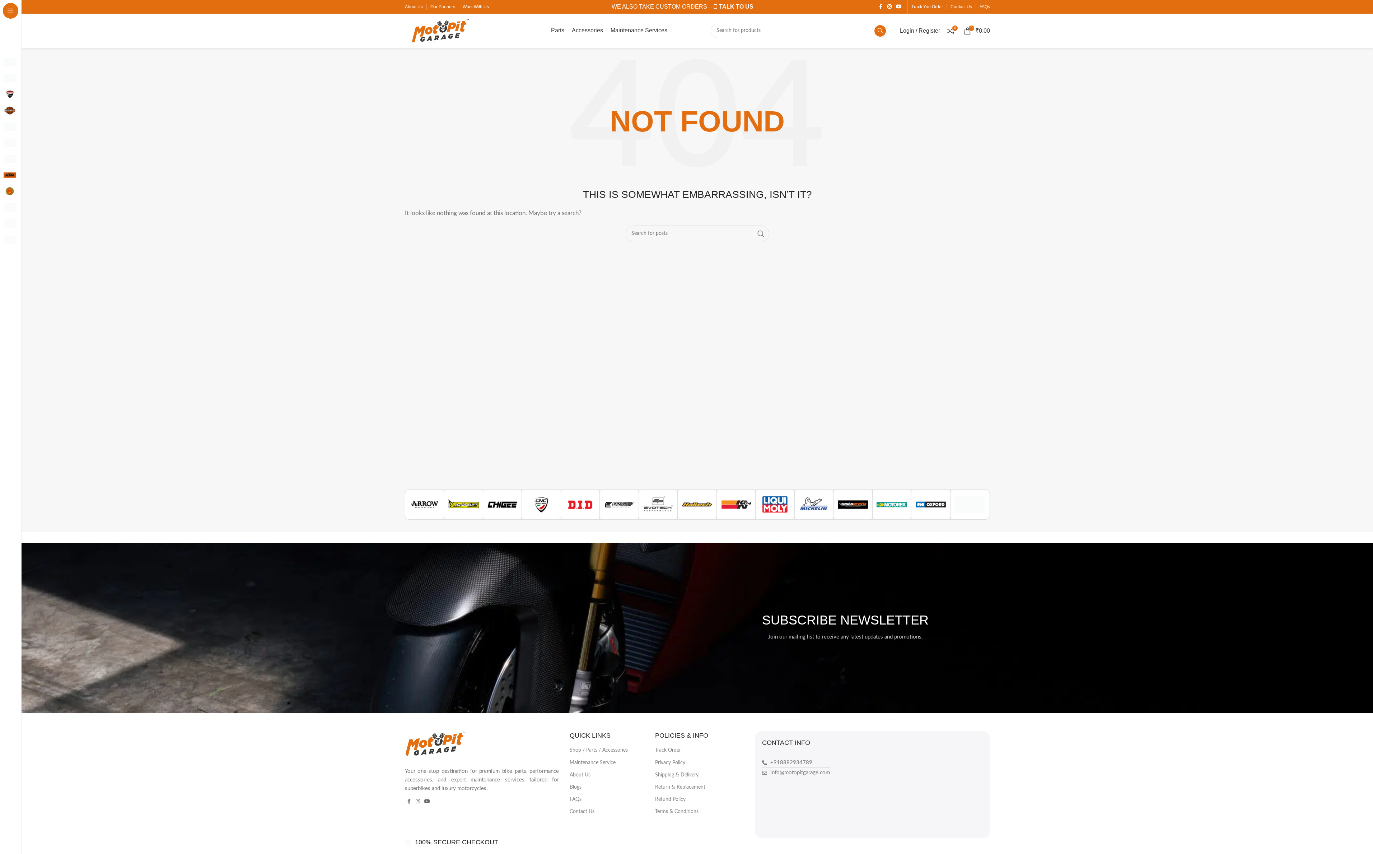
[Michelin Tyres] (814, 504)
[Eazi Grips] (619, 504)
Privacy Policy (670, 762)
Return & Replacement (680, 787)
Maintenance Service (593, 762)
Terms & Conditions (677, 811)
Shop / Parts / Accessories (599, 750)
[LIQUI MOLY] (775, 504)
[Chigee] (502, 504)
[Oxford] (930, 504)
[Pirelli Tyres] (970, 504)
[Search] (880, 31)
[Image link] (435, 743)
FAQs (576, 799)
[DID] (580, 504)
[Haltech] (697, 504)
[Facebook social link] (881, 7)
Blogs (576, 787)
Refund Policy (670, 799)
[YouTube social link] (899, 7)
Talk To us (735, 7)
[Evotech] (658, 504)
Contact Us (582, 811)
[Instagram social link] (889, 7)
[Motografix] (852, 504)
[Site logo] (441, 30)
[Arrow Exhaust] (424, 504)
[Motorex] (892, 504)
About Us (580, 775)
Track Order (668, 750)
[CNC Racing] (541, 504)
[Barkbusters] (463, 504)
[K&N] (736, 504)
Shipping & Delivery (677, 775)
